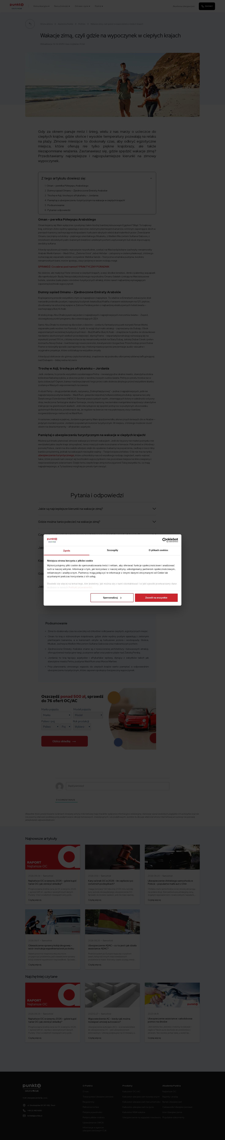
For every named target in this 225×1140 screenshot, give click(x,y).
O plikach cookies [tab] (158, 550)
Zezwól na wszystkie (156, 597)
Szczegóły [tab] (112, 550)
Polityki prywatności (80, 587)
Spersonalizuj (110, 597)
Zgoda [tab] (66, 550)
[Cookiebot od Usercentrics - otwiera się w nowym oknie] (164, 540)
